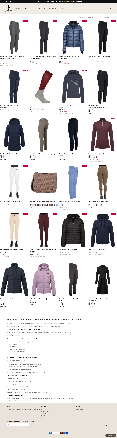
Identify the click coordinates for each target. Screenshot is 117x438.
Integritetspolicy (44, 411)
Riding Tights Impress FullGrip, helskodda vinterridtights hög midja (12, 57)
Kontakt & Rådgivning (46, 415)
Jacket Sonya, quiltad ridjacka (9, 299)
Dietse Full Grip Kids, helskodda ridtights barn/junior (12, 107)
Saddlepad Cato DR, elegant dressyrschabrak (43, 201)
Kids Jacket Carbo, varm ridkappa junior (12, 154)
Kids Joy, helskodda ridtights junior (69, 201)
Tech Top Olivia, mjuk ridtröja (97, 154)
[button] (19, 8)
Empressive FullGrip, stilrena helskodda (12, 249)
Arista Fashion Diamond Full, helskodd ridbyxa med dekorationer (43, 57)
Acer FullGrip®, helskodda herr (68, 154)
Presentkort (43, 417)
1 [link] (50, 313)
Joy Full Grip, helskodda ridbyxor (10, 201)
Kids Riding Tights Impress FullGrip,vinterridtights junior (97, 107)
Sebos (60, 435)
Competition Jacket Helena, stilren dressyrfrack (98, 300)
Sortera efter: (83, 17)
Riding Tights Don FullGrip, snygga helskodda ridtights (43, 250)
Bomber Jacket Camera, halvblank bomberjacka (69, 57)
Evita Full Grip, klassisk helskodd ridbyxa (100, 56)
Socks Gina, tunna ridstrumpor (39, 106)
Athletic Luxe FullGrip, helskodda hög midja (43, 154)
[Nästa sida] (66, 312)
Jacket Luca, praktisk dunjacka (68, 249)
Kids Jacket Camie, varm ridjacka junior (41, 299)
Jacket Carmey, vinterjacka (96, 249)
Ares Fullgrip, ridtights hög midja (98, 201)
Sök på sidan (44, 413)
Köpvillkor (43, 409)
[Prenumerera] (27, 424)
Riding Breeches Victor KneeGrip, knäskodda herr (72, 300)
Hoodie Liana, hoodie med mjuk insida (70, 106)
